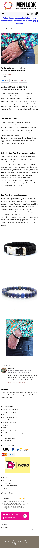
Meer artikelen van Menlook (17, 382)
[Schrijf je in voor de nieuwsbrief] (32, 529)
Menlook (8, 74)
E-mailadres (17, 527)
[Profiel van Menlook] (4, 370)
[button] (3, 14)
